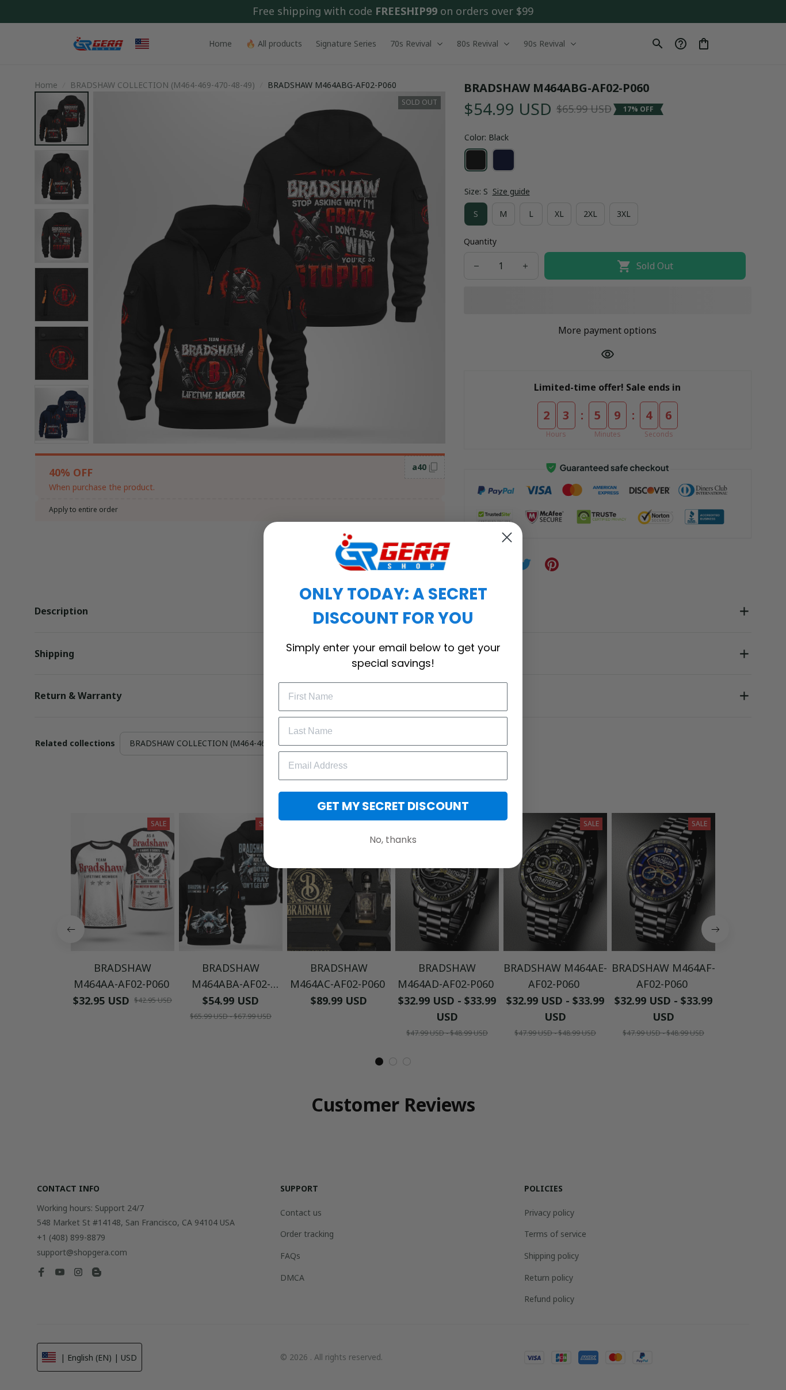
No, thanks (393, 839)
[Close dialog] (507, 537)
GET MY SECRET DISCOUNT (393, 806)
